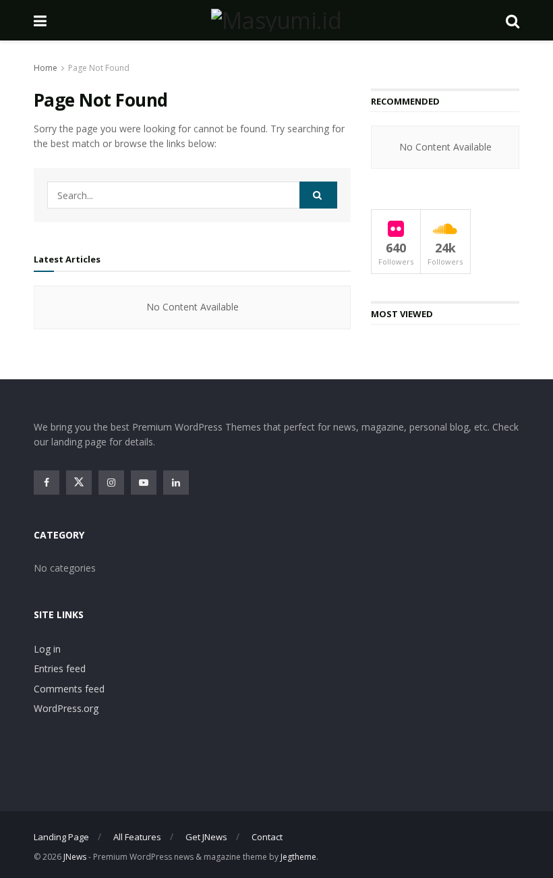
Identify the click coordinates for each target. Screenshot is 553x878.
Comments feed (69, 688)
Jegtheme (298, 856)
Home (45, 68)
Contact (267, 837)
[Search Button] (318, 195)
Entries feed (60, 668)
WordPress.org (66, 708)
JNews (74, 856)
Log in (47, 648)
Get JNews (206, 837)
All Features (137, 837)
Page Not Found (98, 68)
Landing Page (61, 837)
